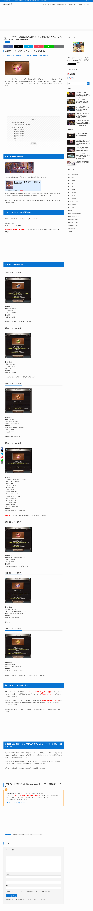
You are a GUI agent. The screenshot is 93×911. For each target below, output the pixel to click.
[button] (8, 46)
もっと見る (33, 143)
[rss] (87, 1)
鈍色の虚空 (7, 4)
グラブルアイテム (73, 195)
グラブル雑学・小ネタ (74, 216)
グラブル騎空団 (72, 204)
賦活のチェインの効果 (19, 131)
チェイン (27, 834)
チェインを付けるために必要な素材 (21, 124)
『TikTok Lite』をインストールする (15, 802)
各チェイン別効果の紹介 (18, 127)
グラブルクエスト (73, 207)
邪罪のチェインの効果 (19, 138)
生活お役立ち (72, 228)
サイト (7, 885)
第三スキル (40, 834)
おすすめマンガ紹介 (73, 219)
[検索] (89, 1)
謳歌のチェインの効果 (19, 133)
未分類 (70, 231)
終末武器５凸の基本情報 (18, 122)
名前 (7, 874)
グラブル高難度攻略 (73, 174)
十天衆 (70, 210)
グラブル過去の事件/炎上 (75, 213)
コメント (8, 855)
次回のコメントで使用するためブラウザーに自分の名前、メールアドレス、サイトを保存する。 (29, 891)
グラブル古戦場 (72, 198)
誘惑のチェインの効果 (19, 135)
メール (8, 880)
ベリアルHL (21, 834)
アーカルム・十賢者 (73, 201)
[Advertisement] (46, 18)
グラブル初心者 (72, 177)
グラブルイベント (73, 186)
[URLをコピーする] (59, 46)
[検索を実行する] (88, 83)
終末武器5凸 (15, 834)
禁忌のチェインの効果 (19, 137)
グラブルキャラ (72, 183)
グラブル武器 (8, 834)
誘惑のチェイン (33, 834)
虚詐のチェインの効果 (19, 140)
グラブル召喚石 (72, 192)
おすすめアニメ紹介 (73, 222)
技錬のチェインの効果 (19, 129)
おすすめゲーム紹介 (73, 225)
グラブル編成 (72, 180)
